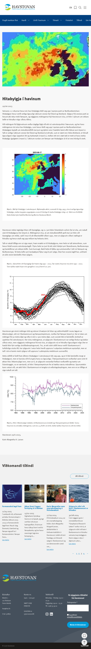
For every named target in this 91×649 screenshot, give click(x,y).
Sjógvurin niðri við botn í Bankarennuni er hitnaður (78, 508)
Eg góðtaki (74, 616)
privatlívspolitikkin (74, 617)
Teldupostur (72, 602)
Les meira (5, 540)
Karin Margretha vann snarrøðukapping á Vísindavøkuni (56, 508)
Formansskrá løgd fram (11, 506)
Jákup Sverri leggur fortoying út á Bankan (34, 507)
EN (70, 7)
